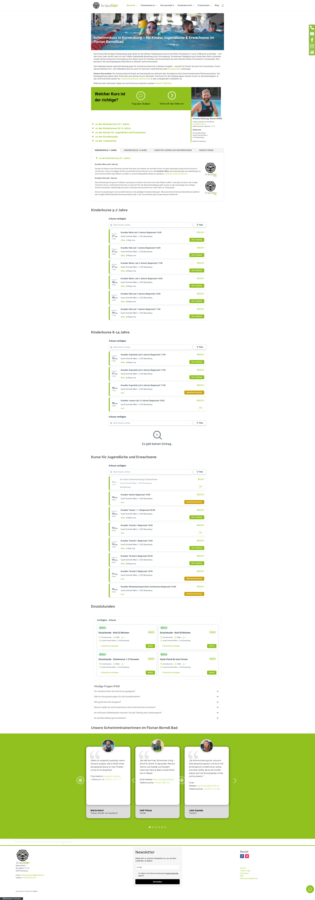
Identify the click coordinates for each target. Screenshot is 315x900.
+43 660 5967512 (162, 783)
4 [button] (159, 827)
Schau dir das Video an (172, 103)
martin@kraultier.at (199, 124)
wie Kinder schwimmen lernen (176, 174)
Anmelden (157, 882)
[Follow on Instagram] (247, 856)
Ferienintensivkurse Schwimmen (135, 78)
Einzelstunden (173, 69)
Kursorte (131, 6)
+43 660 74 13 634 (212, 789)
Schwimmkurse (148, 6)
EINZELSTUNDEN (206, 150)
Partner (243, 868)
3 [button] (156, 827)
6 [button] (165, 827)
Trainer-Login (245, 871)
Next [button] (208, 782)
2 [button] (153, 827)
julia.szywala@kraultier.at (207, 786)
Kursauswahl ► (167, 6)
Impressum (244, 873)
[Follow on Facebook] (242, 856)
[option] (157, 782)
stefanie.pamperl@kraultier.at (32, 875)
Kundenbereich (185, 6)
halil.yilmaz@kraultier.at (163, 779)
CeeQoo (34, 891)
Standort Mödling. (163, 83)
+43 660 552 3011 (29, 878)
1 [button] (150, 827)
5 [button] (162, 827)
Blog (217, 6)
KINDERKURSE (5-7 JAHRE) (106, 150)
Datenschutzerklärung (248, 878)
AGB (242, 876)
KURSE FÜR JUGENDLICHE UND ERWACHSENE (173, 150)
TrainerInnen (203, 6)
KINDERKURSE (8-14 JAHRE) (135, 150)
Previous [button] (107, 782)
